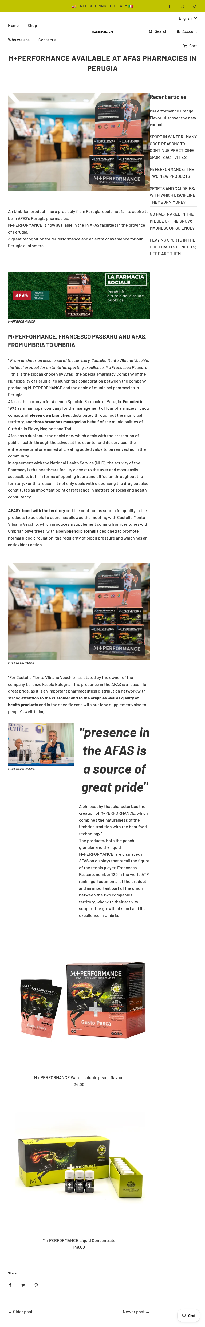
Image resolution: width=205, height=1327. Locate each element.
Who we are (19, 39)
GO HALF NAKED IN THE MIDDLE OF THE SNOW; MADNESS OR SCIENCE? (172, 220)
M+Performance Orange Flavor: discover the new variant (173, 117)
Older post (23, 1311)
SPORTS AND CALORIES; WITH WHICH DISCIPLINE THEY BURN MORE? (172, 195)
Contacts (47, 39)
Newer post (134, 1311)
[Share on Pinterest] (36, 1284)
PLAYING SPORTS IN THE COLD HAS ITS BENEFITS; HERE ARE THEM (173, 246)
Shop (32, 25)
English (185, 18)
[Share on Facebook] (10, 1284)
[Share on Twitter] (23, 1284)
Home (13, 25)
